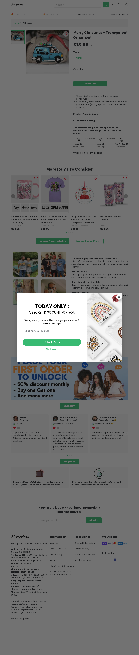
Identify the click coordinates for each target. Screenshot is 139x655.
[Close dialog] (119, 297)
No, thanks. (52, 349)
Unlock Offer (52, 342)
